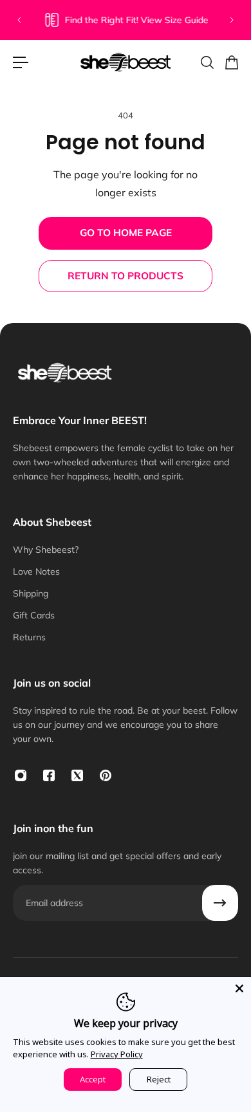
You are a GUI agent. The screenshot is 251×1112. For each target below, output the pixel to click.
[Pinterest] (105, 775)
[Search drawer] (206, 62)
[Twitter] (77, 775)
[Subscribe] (220, 903)
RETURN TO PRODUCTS (125, 276)
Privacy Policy (117, 1054)
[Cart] (231, 62)
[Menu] (20, 62)
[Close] (239, 988)
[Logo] (125, 62)
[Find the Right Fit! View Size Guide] (125, 20)
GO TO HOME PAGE (126, 233)
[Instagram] (20, 775)
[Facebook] (49, 775)
